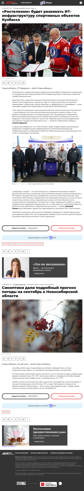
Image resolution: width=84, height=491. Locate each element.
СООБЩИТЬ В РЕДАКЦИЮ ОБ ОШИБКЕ (61, 453)
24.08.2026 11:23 (7, 284)
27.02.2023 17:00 (7, 8)
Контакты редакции (21, 453)
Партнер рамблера (33, 483)
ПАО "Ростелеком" (8, 78)
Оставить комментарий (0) (66, 228)
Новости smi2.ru (9, 278)
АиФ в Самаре (6, 354)
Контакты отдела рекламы (39, 453)
